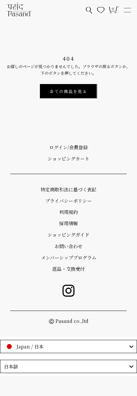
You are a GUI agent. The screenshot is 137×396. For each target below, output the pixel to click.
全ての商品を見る (68, 91)
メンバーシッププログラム (68, 257)
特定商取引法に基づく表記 (68, 189)
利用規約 (68, 212)
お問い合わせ (68, 246)
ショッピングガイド (68, 234)
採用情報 (68, 223)
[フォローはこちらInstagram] (68, 291)
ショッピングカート (68, 158)
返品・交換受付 (68, 268)
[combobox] (68, 346)
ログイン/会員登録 (68, 147)
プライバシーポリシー (68, 200)
